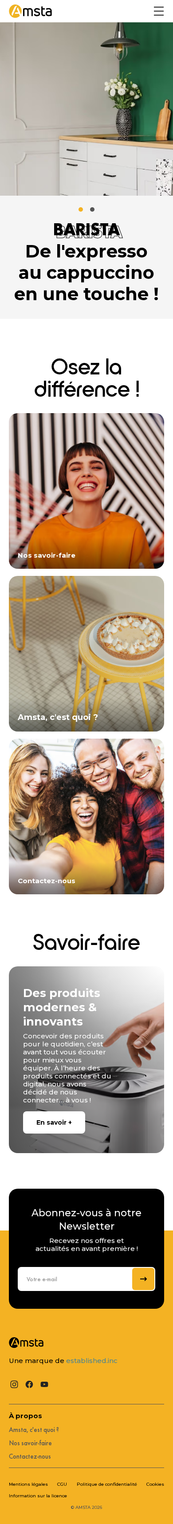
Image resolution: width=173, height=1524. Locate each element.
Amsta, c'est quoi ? (34, 1430)
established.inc (92, 1360)
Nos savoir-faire (30, 1443)
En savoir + (54, 1122)
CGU (62, 1484)
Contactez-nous (30, 1456)
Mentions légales (28, 1484)
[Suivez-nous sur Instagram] (14, 1384)
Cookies (155, 1484)
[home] (30, 11)
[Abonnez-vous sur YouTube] (44, 1384)
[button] (158, 11)
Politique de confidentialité (107, 1484)
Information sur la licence (38, 1496)
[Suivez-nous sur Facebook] (29, 1384)
